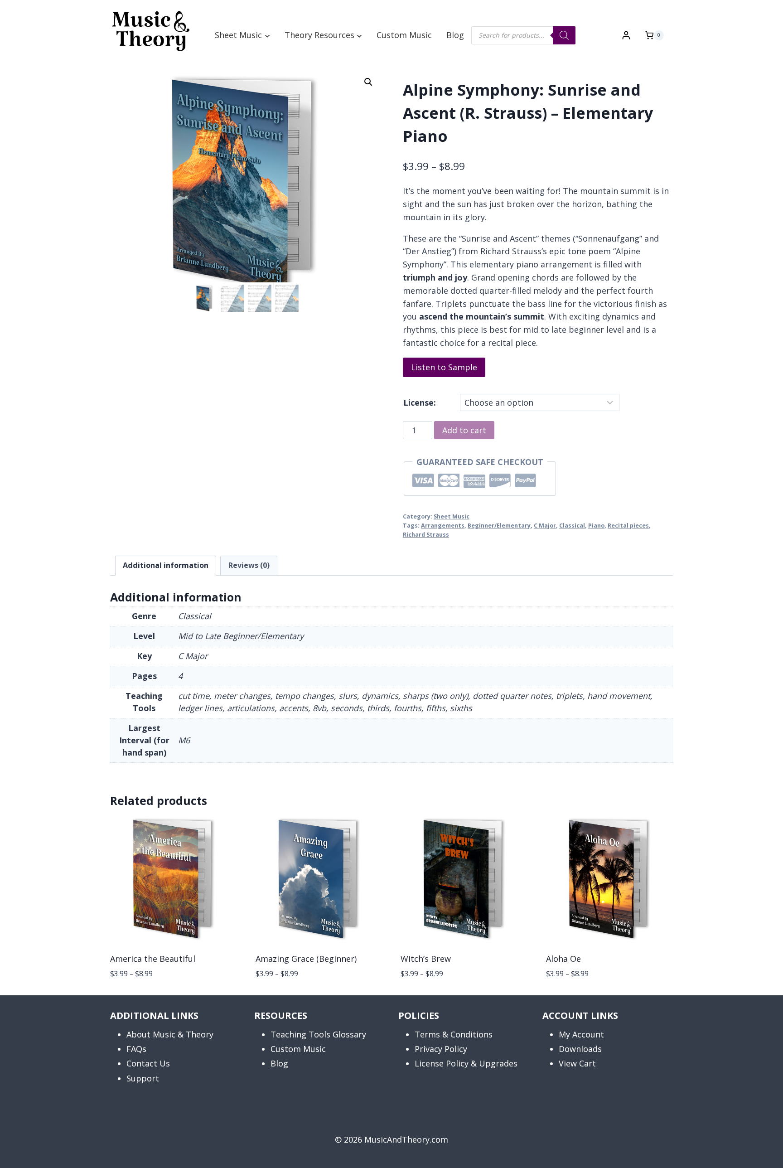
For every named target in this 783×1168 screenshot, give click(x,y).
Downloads (580, 1048)
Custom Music (404, 34)
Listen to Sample (444, 367)
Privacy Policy (441, 1048)
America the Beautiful (152, 958)
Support (142, 1078)
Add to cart (464, 430)
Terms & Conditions (454, 1034)
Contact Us (148, 1063)
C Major (545, 525)
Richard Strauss (426, 534)
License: (419, 402)
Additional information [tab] (165, 565)
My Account (581, 1034)
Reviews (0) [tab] (249, 565)
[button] (368, 82)
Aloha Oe (563, 958)
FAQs (136, 1048)
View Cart (577, 1063)
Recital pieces (628, 525)
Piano (596, 525)
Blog (455, 34)
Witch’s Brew (426, 958)
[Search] (564, 35)
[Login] (626, 35)
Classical (572, 525)
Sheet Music (451, 516)
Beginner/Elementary (499, 525)
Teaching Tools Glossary (318, 1034)
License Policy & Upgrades (466, 1063)
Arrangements (442, 525)
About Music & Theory (169, 1034)
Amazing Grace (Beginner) (306, 958)
